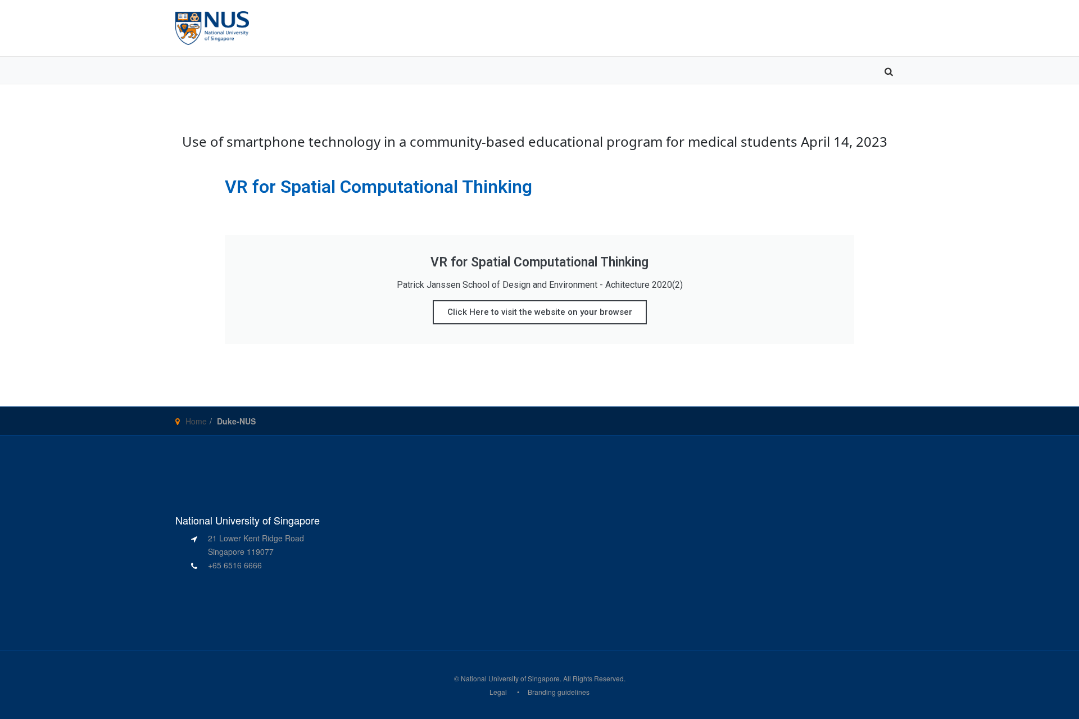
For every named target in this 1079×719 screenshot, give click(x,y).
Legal (498, 692)
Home (196, 421)
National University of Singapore (510, 678)
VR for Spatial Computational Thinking (378, 186)
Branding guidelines (559, 692)
